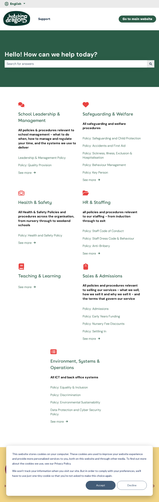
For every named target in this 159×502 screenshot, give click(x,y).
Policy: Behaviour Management (104, 165)
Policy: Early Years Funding (101, 316)
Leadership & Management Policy (42, 158)
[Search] (150, 64)
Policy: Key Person (95, 172)
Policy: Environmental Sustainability (75, 402)
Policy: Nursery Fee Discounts (103, 324)
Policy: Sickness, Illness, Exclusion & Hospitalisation (107, 155)
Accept (100, 485)
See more (25, 173)
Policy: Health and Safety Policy (40, 235)
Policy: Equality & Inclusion (69, 387)
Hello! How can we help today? (51, 54)
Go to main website (137, 19)
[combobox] (76, 64)
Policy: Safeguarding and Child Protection (112, 138)
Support (44, 19)
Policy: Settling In (94, 331)
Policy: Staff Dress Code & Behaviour (108, 238)
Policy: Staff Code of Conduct (103, 231)
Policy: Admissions (96, 309)
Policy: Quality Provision (35, 165)
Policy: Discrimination (65, 395)
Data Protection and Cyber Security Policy (75, 412)
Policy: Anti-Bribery (96, 246)
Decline (132, 485)
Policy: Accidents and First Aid (104, 146)
